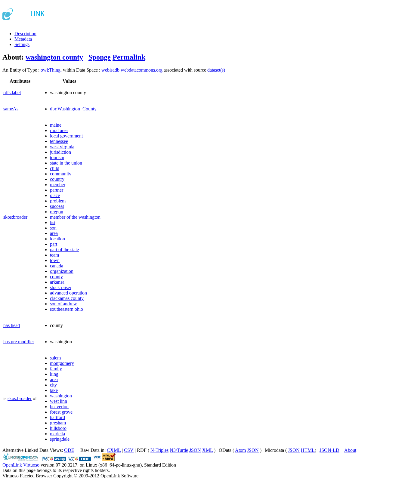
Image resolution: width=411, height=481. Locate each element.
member (57, 184)
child (54, 168)
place (55, 195)
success (57, 206)
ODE (69, 450)
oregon (56, 211)
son (53, 227)
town (55, 260)
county (56, 276)
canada (56, 265)
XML (207, 450)
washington (61, 395)
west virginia (62, 146)
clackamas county (67, 298)
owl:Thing (50, 69)
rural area (59, 130)
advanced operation (68, 292)
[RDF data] (79, 459)
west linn (58, 401)
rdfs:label (12, 92)
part (53, 244)
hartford (57, 417)
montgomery (62, 363)
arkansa (57, 282)
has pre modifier (18, 341)
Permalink (129, 57)
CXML (114, 450)
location (57, 238)
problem (58, 200)
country (57, 179)
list (52, 222)
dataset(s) (216, 69)
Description (25, 33)
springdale (60, 439)
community (60, 173)
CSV (129, 450)
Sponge (99, 57)
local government (66, 135)
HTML (308, 450)
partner (56, 190)
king (54, 374)
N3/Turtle (179, 450)
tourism (57, 157)
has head (11, 325)
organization (61, 271)
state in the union (66, 162)
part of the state (64, 249)
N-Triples (159, 450)
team (54, 254)
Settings (21, 44)
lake (54, 390)
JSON (195, 450)
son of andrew (63, 303)
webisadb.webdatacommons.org (131, 69)
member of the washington (75, 217)
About (350, 450)
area (54, 233)
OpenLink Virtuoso (20, 464)
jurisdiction (60, 152)
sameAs (10, 108)
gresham (58, 422)
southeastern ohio (66, 309)
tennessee (59, 141)
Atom (240, 450)
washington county (54, 57)
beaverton (59, 406)
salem (55, 357)
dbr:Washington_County (73, 108)
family (56, 368)
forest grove (61, 412)
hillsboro (58, 428)
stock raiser (60, 287)
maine (55, 125)
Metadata (23, 39)
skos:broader (15, 217)
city (53, 384)
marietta (57, 433)
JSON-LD (329, 450)
